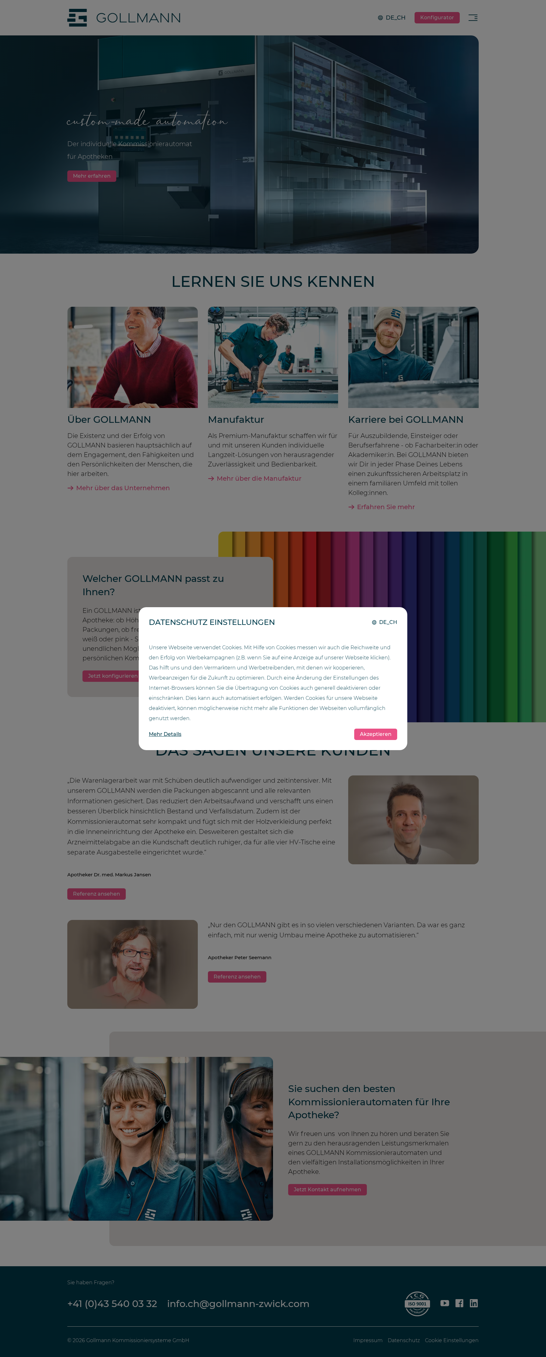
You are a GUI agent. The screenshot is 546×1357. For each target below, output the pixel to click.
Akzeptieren (375, 734)
